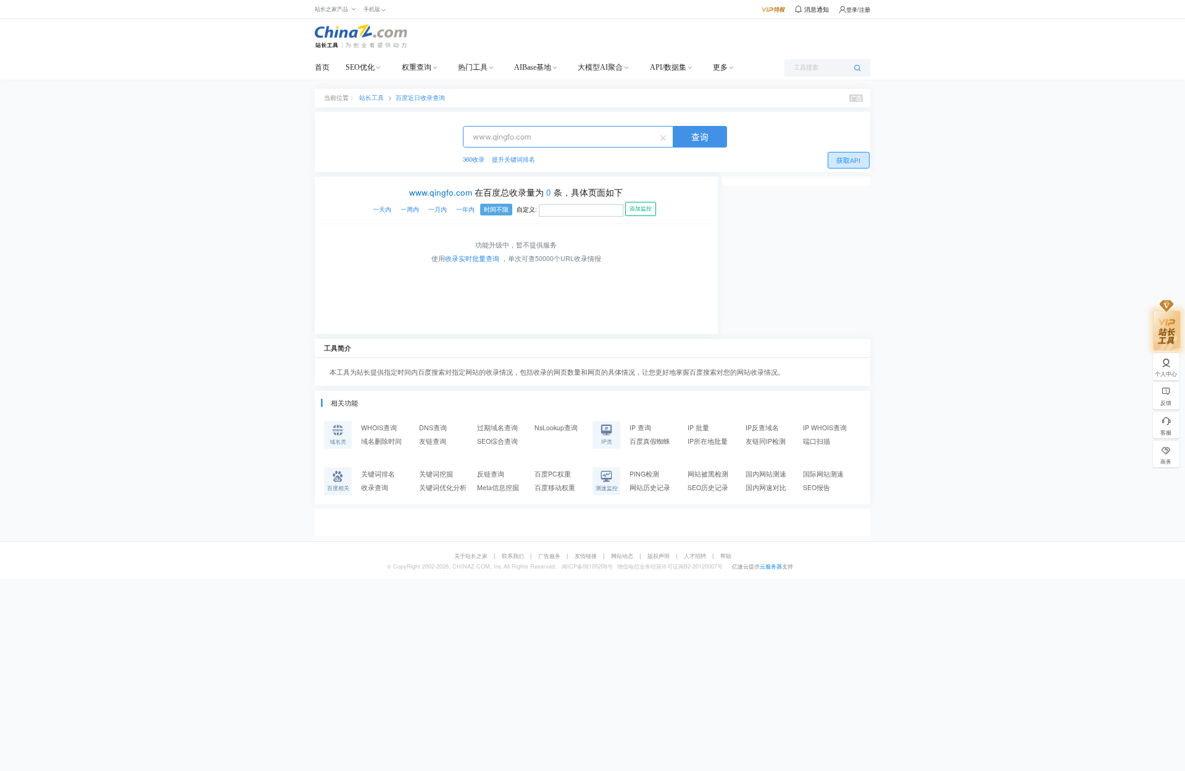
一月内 (437, 209)
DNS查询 (433, 427)
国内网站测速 (766, 473)
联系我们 (513, 556)
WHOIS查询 (379, 427)
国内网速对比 (766, 487)
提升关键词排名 (513, 159)
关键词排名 (378, 473)
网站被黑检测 (708, 473)
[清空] (664, 137)
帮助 (725, 556)
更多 (720, 67)
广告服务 (549, 556)
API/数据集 (668, 67)
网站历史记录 (650, 487)
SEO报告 (816, 487)
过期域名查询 (497, 427)
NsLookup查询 (556, 427)
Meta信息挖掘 (498, 487)
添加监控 (641, 209)
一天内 (382, 209)
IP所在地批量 (708, 441)
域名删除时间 (381, 441)
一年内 (465, 209)
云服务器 (771, 566)
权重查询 (416, 67)
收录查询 (374, 487)
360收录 (473, 159)
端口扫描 (816, 441)
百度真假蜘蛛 (650, 441)
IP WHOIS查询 (825, 427)
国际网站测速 (823, 473)
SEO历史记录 (708, 487)
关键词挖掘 (436, 473)
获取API (848, 161)
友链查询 (432, 441)
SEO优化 (360, 67)
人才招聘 (695, 556)
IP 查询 (640, 427)
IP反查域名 (762, 427)
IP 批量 (698, 427)
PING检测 (644, 473)
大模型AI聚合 (600, 67)
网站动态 (622, 556)
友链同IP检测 (766, 441)
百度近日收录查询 (420, 97)
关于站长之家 (471, 556)
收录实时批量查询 (472, 258)
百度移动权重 (554, 487)
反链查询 (490, 473)
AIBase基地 (532, 67)
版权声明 (658, 556)
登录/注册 (858, 10)
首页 (322, 67)
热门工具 (473, 67)
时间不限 (496, 209)
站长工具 (371, 97)
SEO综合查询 (497, 441)
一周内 (410, 209)
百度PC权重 (552, 473)
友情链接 (586, 556)
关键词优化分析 (443, 487)
